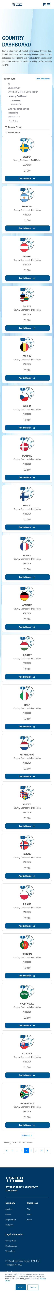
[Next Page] (47, 1150)
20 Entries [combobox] (25, 1135)
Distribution (15, 100)
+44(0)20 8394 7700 (13, 1264)
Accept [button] (20, 1287)
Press (29, 1214)
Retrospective (14, 116)
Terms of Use (10, 1251)
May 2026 (27, 164)
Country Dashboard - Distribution (27, 210)
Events (29, 1219)
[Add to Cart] (27, 178)
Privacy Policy (10, 1240)
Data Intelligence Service (18, 108)
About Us (8, 1209)
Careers (8, 1214)
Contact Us (9, 1224)
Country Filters (14, 127)
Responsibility (10, 1219)
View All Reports (43, 78)
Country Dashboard (17, 96)
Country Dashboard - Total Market (27, 160)
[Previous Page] (7, 1150)
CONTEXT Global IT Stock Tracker (23, 91)
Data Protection (11, 1246)
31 (42, 1151)
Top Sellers (13, 121)
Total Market (16, 104)
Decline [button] (33, 1287)
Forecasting (13, 112)
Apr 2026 (27, 214)
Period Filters (13, 132)
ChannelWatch (14, 87)
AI (9, 83)
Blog (28, 1209)
